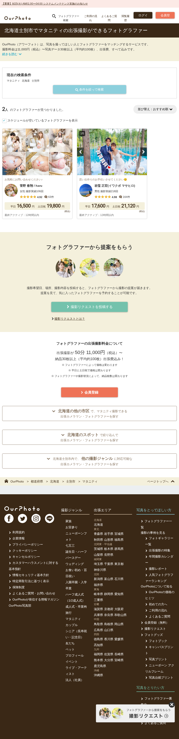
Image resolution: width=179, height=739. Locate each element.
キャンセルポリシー (26, 556)
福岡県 (98, 654)
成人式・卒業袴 (76, 606)
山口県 (108, 630)
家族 (68, 521)
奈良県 (108, 615)
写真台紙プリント (161, 677)
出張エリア (102, 510)
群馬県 (119, 549)
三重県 (98, 600)
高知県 (98, 645)
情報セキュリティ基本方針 (30, 575)
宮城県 (119, 533)
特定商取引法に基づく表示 (30, 581)
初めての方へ (158, 604)
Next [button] (143, 151)
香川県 (108, 639)
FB (9, 518)
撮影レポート (158, 568)
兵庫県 (98, 615)
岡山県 (119, 624)
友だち (70, 643)
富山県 (108, 579)
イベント (71, 661)
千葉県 (108, 564)
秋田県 (98, 539)
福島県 (119, 539)
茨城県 (98, 549)
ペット (70, 649)
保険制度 (18, 587)
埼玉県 (98, 564)
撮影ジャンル (71, 510)
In (36, 518)
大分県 (108, 660)
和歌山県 (120, 615)
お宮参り (71, 527)
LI (49, 518)
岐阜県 (98, 594)
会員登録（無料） (157, 622)
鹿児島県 (100, 666)
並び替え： (153, 109)
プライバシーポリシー (27, 544)
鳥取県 (98, 624)
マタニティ (73, 619)
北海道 (98, 524)
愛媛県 (119, 639)
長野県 (108, 554)
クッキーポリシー (24, 550)
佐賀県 (108, 654)
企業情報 (18, 538)
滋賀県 (98, 609)
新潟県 (98, 579)
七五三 (70, 545)
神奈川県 (100, 569)
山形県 (108, 539)
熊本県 (98, 660)
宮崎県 (119, 660)
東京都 (119, 564)
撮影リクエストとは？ (69, 318)
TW (22, 518)
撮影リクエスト (155, 628)
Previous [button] (80, 151)
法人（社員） (74, 680)
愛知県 (119, 594)
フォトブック (158, 641)
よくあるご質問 (159, 616)
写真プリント (158, 659)
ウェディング (74, 564)
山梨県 (98, 554)
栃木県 (108, 549)
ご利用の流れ (158, 610)
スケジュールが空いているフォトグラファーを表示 (42, 120)
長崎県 (119, 654)
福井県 (98, 585)
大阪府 (119, 609)
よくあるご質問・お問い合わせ (33, 593)
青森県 (98, 533)
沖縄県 (98, 675)
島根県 (108, 624)
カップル (71, 625)
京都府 (108, 609)
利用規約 (18, 532)
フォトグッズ (154, 634)
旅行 (68, 612)
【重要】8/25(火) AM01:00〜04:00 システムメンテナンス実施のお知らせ (45, 3)
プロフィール (74, 655)
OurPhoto (22, 508)
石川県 (119, 579)
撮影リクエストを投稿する (91, 307)
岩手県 (108, 533)
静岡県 (108, 594)
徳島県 (98, 639)
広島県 (98, 630)
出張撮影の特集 (159, 550)
